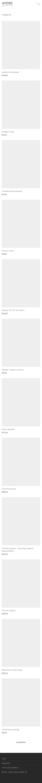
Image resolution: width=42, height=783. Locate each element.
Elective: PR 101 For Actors (13, 310)
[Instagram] (6, 777)
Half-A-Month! (8, 429)
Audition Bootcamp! (10, 72)
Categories (6, 14)
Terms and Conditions (10, 768)
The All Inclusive (9, 489)
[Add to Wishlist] (39, 72)
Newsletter (6, 763)
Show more (14, 75)
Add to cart (5, 75)
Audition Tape (8, 131)
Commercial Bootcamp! (12, 191)
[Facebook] (2, 777)
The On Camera (9, 610)
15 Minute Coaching (10, 729)
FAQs (4, 758)
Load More (21, 742)
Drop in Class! (8, 250)
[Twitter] (9, 777)
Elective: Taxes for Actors (13, 369)
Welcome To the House (12, 670)
